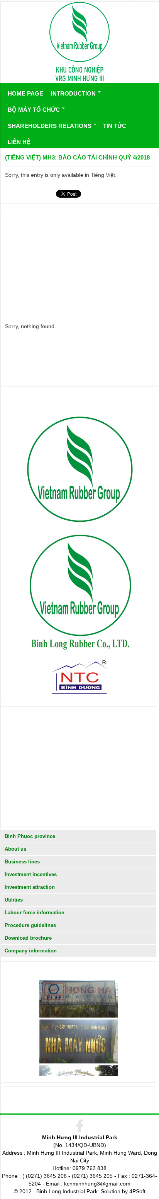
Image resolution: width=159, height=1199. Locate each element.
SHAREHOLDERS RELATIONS (49, 126)
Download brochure (28, 938)
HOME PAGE (25, 93)
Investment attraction (30, 887)
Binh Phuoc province (30, 836)
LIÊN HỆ (19, 142)
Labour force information (34, 912)
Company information (31, 951)
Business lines (22, 862)
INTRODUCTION (73, 93)
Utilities (14, 900)
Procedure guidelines (30, 925)
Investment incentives (31, 874)
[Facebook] (80, 1127)
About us (15, 849)
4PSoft (137, 1191)
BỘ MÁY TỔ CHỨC (34, 109)
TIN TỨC (114, 126)
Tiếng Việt (103, 175)
